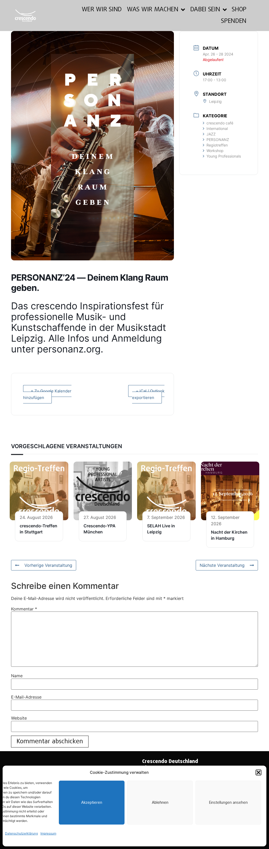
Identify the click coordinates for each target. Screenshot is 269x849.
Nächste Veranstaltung (222, 565)
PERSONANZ (217, 139)
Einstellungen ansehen (228, 803)
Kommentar (24, 609)
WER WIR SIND (102, 9)
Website (19, 718)
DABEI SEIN (205, 9)
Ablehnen (160, 803)
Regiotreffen (217, 145)
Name (17, 676)
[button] (258, 772)
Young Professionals (223, 156)
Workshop (215, 150)
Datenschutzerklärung (21, 833)
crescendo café (219, 123)
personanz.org (69, 349)
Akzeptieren (91, 803)
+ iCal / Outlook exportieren (148, 394)
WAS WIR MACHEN (152, 9)
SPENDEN (233, 21)
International (217, 128)
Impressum (48, 833)
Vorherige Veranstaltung (48, 565)
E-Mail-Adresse (26, 697)
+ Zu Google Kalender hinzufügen (47, 394)
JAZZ (211, 134)
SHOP (239, 9)
